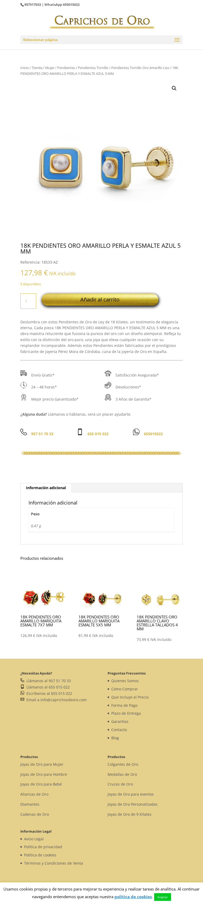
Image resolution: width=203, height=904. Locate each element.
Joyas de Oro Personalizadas (133, 804)
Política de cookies (40, 854)
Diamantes (29, 804)
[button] (174, 88)
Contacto (119, 729)
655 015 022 (98, 433)
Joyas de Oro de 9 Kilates (129, 814)
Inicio (24, 67)
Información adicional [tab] (46, 487)
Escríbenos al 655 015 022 (48, 693)
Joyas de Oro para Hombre (43, 774)
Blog (115, 737)
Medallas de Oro (122, 774)
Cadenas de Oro (34, 814)
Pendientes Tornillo (93, 67)
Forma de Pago (124, 705)
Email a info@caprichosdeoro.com (55, 699)
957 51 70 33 (42, 433)
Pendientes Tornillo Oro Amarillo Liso (140, 67)
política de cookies (133, 896)
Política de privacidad (43, 846)
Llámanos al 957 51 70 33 (47, 680)
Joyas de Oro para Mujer (41, 764)
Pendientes (66, 67)
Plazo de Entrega (126, 713)
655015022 (71, 4)
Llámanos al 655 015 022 (47, 687)
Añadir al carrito (99, 299)
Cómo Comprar (124, 688)
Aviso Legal (34, 838)
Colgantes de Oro (123, 764)
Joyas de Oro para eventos (131, 794)
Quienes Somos (125, 680)
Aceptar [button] (162, 897)
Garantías (119, 721)
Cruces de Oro (120, 784)
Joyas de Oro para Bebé (41, 784)
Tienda (37, 67)
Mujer (49, 67)
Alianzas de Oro (34, 794)
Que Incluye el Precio (130, 697)
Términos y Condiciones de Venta (53, 863)
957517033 (32, 4)
